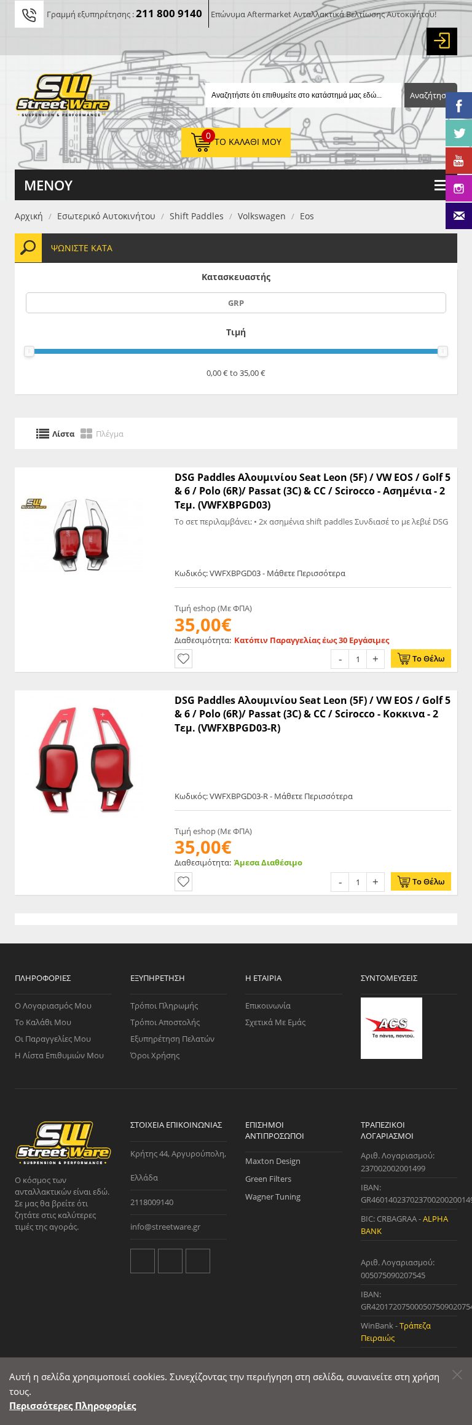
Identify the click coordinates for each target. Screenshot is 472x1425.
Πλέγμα (110, 433)
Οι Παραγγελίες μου (53, 1038)
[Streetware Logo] (63, 97)
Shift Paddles (197, 216)
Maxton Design (273, 1160)
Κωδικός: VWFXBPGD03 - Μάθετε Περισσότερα (260, 573)
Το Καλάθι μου (43, 1022)
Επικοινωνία (268, 1005)
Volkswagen (262, 216)
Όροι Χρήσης (154, 1055)
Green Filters (268, 1178)
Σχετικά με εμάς (275, 1022)
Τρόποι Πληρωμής (164, 1005)
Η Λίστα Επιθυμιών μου (59, 1055)
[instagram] (198, 1261)
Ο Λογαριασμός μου (53, 1005)
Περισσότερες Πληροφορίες (72, 1405)
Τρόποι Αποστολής (165, 1022)
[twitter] (142, 1261)
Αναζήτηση (430, 95)
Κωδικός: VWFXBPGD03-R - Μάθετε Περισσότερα (264, 796)
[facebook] (170, 1261)
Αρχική (29, 216)
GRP (236, 302)
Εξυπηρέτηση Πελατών (172, 1038)
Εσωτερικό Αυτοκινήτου (106, 216)
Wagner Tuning (273, 1196)
